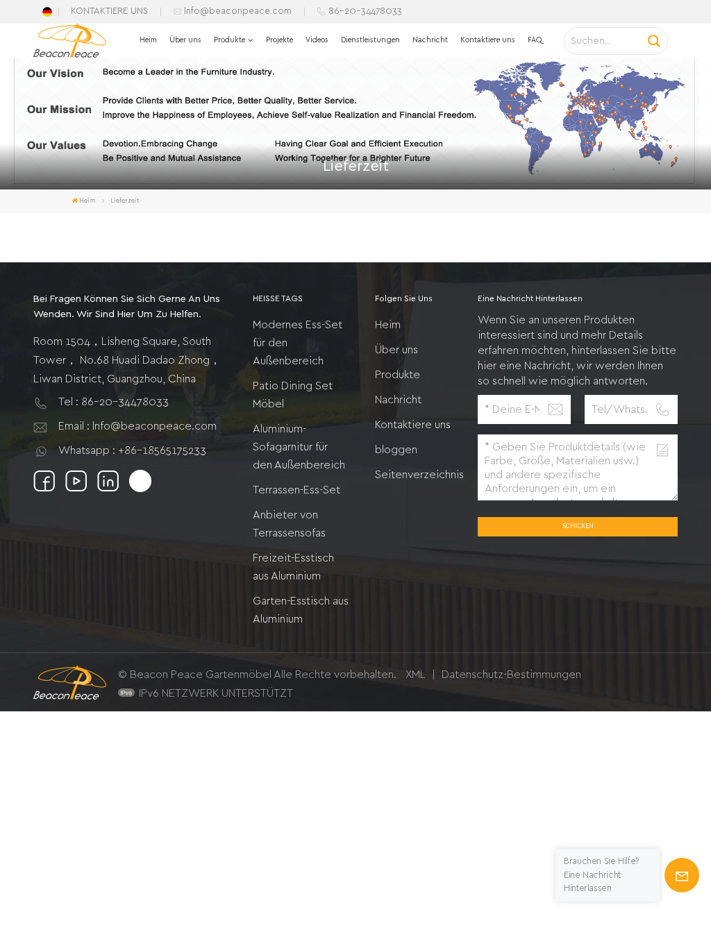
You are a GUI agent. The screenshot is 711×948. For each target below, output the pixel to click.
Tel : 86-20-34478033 (113, 401)
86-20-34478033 (365, 11)
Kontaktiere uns (487, 40)
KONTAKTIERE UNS (109, 11)
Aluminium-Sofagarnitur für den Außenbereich (299, 447)
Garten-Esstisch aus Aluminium (301, 610)
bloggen (396, 449)
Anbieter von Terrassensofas (289, 524)
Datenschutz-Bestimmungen (511, 674)
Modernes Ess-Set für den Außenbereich (297, 342)
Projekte (279, 40)
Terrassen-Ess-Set (296, 490)
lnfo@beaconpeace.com (238, 11)
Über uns (185, 40)
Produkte (229, 40)
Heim (148, 40)
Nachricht (430, 40)
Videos (317, 40)
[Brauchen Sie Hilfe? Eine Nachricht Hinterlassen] (681, 875)
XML (415, 674)
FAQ (535, 40)
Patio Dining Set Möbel (293, 394)
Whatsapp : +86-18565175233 (132, 450)
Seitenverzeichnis (419, 474)
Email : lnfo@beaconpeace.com (137, 426)
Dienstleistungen (370, 40)
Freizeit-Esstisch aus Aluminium (293, 567)
